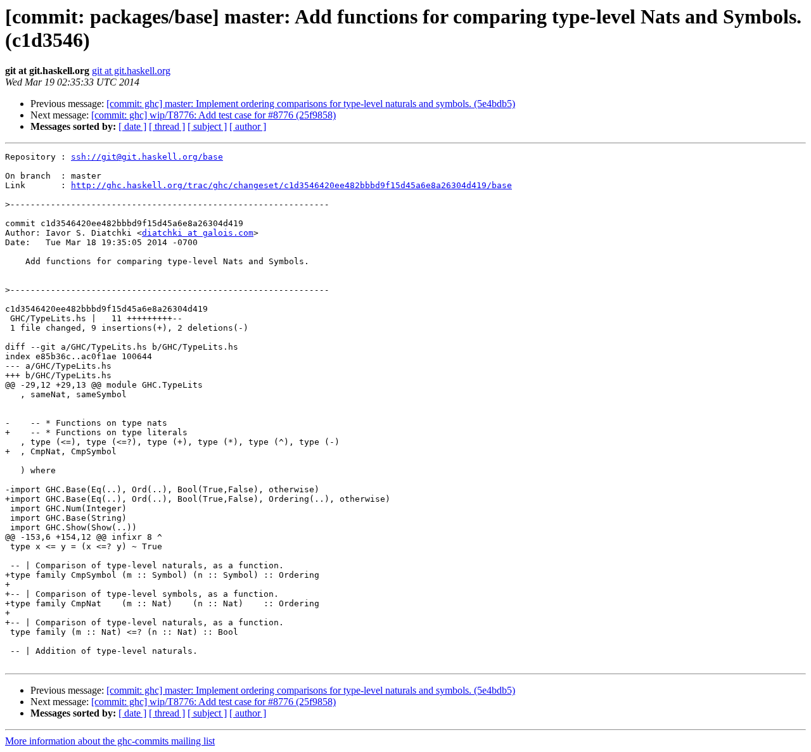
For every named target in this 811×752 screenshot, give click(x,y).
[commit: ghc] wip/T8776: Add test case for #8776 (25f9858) (213, 115)
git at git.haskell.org (131, 70)
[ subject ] (207, 126)
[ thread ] (167, 126)
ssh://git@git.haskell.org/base (147, 157)
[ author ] (247, 126)
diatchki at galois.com (197, 233)
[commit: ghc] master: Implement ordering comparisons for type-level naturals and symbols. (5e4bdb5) (310, 103)
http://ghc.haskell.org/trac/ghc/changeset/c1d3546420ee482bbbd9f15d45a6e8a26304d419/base (291, 185)
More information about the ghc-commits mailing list (110, 741)
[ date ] (132, 126)
